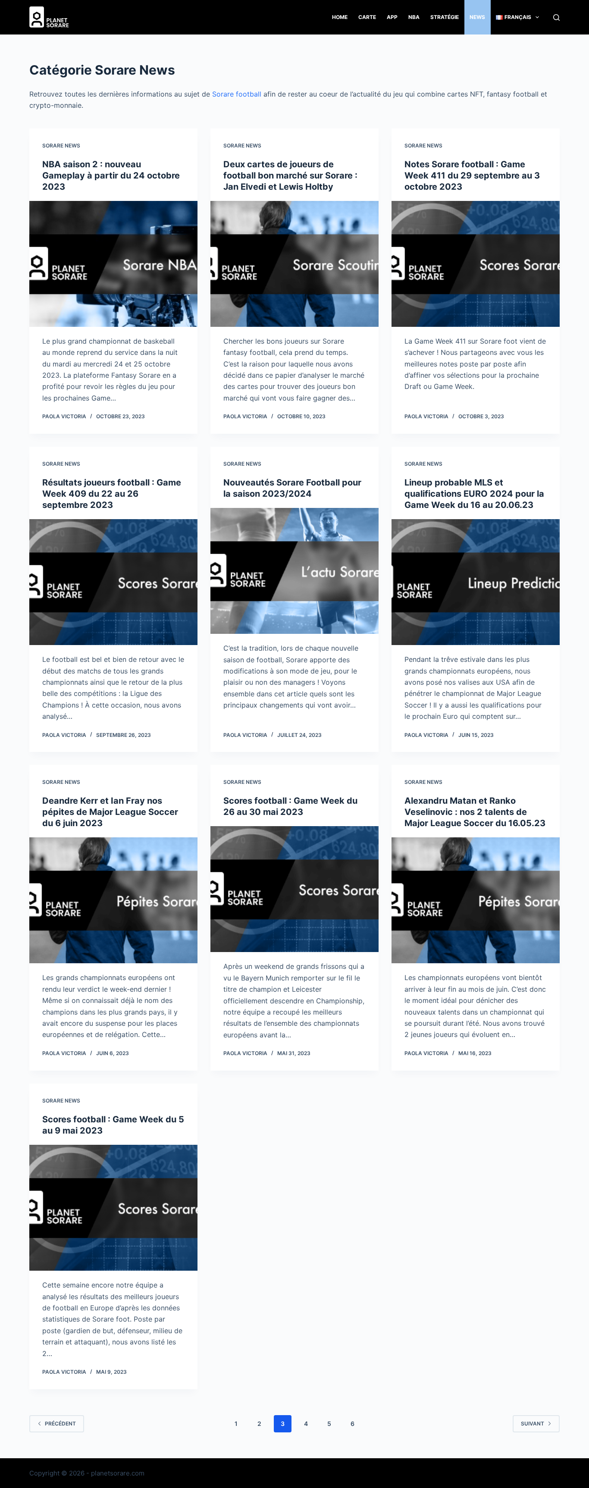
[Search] (556, 17)
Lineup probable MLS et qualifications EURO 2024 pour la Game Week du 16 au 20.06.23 (474, 493)
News (477, 17)
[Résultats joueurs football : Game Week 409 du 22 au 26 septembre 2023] (113, 582)
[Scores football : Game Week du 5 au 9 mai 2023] (113, 1208)
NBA (414, 17)
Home (340, 17)
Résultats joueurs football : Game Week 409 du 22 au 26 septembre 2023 (111, 493)
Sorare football (236, 94)
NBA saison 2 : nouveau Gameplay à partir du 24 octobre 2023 (111, 175)
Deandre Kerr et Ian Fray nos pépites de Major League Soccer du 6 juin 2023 (110, 812)
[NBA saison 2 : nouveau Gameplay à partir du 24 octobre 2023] (113, 264)
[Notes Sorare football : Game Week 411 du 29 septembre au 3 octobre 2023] (476, 264)
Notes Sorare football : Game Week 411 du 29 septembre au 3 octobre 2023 (472, 175)
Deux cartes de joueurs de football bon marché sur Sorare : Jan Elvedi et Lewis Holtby (290, 175)
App (392, 17)
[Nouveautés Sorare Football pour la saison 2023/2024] (294, 571)
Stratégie (444, 17)
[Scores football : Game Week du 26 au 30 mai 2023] (294, 889)
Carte (367, 17)
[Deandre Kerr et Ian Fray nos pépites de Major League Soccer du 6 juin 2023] (113, 900)
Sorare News (61, 145)
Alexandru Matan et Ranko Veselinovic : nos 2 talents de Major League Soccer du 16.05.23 (474, 812)
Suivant (532, 1423)
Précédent (60, 1423)
